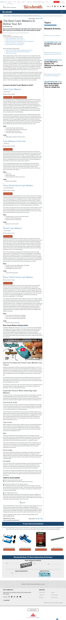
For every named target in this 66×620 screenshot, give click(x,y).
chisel (26, 105)
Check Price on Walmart (20, 97)
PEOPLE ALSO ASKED (11, 53)
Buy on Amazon (8, 97)
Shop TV (24, 2)
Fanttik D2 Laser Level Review (52, 45)
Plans (14, 2)
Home (5, 15)
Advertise (41, 595)
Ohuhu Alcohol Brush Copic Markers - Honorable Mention (20, 41)
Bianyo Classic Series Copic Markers (14, 44)
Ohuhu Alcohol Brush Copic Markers (18, 185)
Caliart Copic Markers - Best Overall (14, 38)
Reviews (9, 15)
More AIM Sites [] (33, 609)
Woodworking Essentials (38, 2)
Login (62, 2)
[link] (9, 7)
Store (46, 2)
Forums (53, 592)
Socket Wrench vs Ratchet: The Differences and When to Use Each (53, 64)
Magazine (10, 2)
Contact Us (42, 592)
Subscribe (56, 2)
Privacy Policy (54, 595)
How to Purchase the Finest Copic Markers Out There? (19, 50)
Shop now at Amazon (9, 549)
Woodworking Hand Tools (17, 15)
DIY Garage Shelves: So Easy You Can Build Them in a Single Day (53, 85)
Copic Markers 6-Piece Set (14, 141)
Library (18, 2)
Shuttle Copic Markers (12, 228)
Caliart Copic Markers (12, 89)
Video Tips (29, 2)
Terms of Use (54, 597)
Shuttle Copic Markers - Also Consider (15, 43)
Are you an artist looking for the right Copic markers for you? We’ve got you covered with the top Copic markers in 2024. (22, 29)
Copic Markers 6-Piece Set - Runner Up (15, 40)
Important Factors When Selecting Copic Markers (18, 51)
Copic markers (23, 327)
